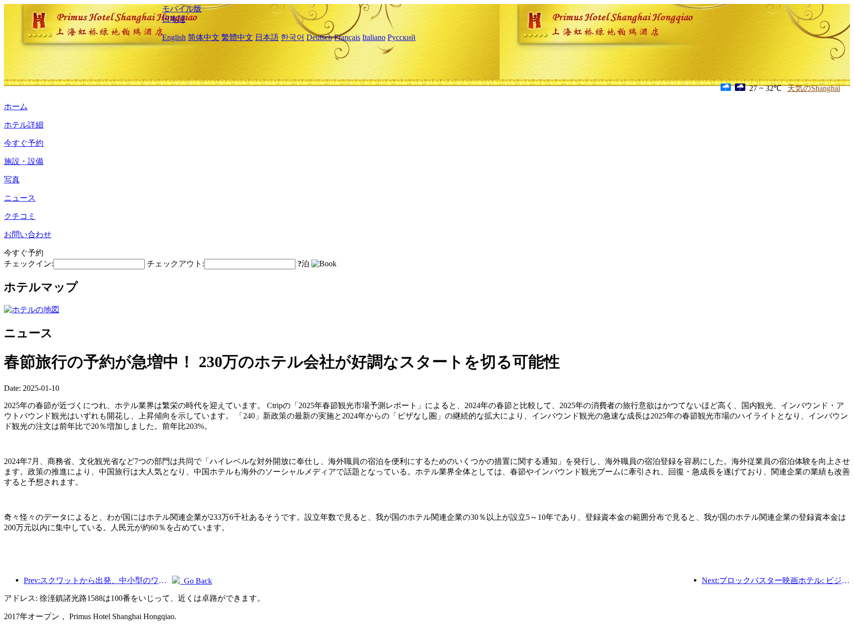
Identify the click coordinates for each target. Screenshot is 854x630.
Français (347, 37)
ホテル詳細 (23, 125)
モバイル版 (182, 8)
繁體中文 (237, 37)
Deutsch (319, 37)
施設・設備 (23, 161)
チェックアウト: (175, 263)
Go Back (196, 581)
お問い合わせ (27, 234)
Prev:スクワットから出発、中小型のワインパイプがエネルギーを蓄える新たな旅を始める (98, 580)
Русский (401, 37)
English (174, 37)
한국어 (292, 37)
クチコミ (20, 216)
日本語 (174, 19)
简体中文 (203, 37)
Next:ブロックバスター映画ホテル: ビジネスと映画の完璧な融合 (776, 580)
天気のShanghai (813, 88)
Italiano (373, 37)
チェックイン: (28, 263)
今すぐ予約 (23, 143)
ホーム (16, 106)
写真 (12, 179)
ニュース (20, 198)
